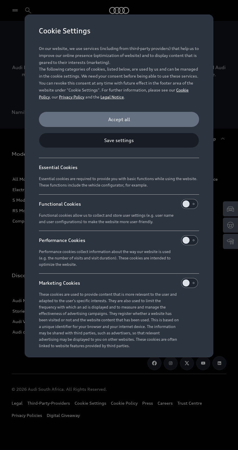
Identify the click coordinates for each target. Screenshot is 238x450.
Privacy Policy (71, 96)
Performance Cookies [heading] (62, 240)
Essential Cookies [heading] (58, 167)
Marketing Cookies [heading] (59, 283)
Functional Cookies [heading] (60, 204)
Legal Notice (112, 96)
